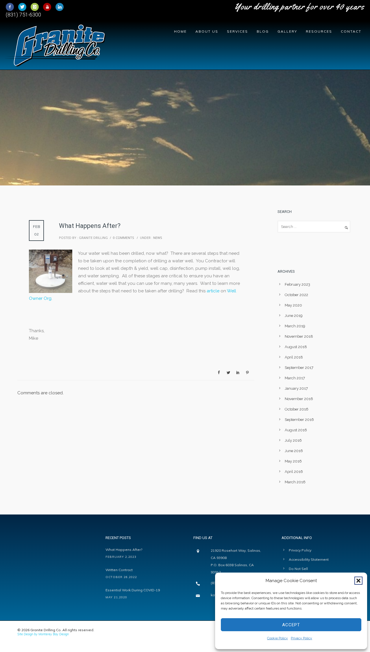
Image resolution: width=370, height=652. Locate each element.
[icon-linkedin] (60, 7)
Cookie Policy (277, 638)
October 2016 (296, 409)
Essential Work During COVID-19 (133, 590)
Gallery (287, 31)
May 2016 (293, 461)
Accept (291, 624)
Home (180, 31)
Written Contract (119, 570)
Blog (263, 31)
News (157, 237)
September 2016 (299, 419)
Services (237, 31)
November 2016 (299, 399)
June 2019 (294, 315)
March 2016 (295, 482)
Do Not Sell (298, 568)
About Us (206, 31)
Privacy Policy (301, 638)
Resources (319, 31)
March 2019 (295, 326)
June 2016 (294, 451)
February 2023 (297, 284)
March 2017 (295, 378)
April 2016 (294, 471)
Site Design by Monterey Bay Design (43, 634)
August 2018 (296, 347)
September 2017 (299, 367)
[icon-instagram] (36, 7)
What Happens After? (124, 549)
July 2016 (293, 440)
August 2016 (296, 430)
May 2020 (293, 305)
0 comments (123, 237)
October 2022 (296, 295)
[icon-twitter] (23, 7)
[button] (358, 581)
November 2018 (299, 336)
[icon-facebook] (11, 7)
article (213, 291)
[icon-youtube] (48, 7)
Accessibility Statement (309, 559)
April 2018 (294, 357)
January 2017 (296, 388)
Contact (351, 31)
